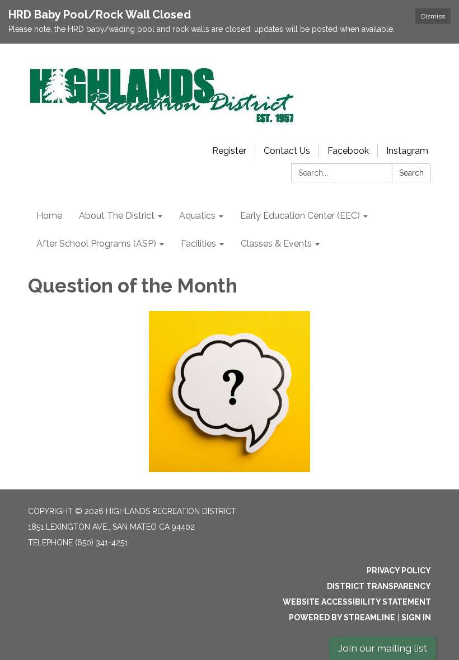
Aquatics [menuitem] (197, 215)
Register (229, 150)
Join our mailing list (382, 648)
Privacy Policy (399, 570)
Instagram (407, 150)
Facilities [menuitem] (198, 243)
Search (411, 172)
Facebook (348, 150)
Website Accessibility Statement (357, 601)
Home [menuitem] (49, 215)
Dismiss (433, 16)
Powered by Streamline (342, 617)
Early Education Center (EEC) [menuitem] (300, 215)
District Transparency (379, 586)
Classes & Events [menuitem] (276, 243)
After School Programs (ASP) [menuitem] (96, 243)
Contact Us (287, 150)
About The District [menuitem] (116, 215)
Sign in (416, 617)
